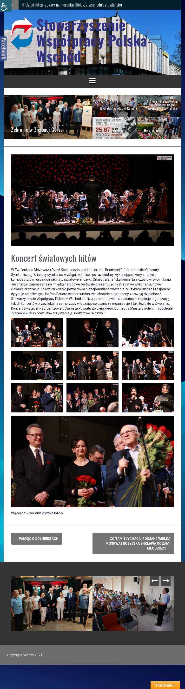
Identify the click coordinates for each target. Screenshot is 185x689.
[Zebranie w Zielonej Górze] (48, 117)
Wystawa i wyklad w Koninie (120, 584)
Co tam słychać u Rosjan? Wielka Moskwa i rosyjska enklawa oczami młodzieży (138, 543)
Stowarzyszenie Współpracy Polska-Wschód (94, 40)
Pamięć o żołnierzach (37, 539)
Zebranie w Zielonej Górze (42, 4)
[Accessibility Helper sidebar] (6, 6)
